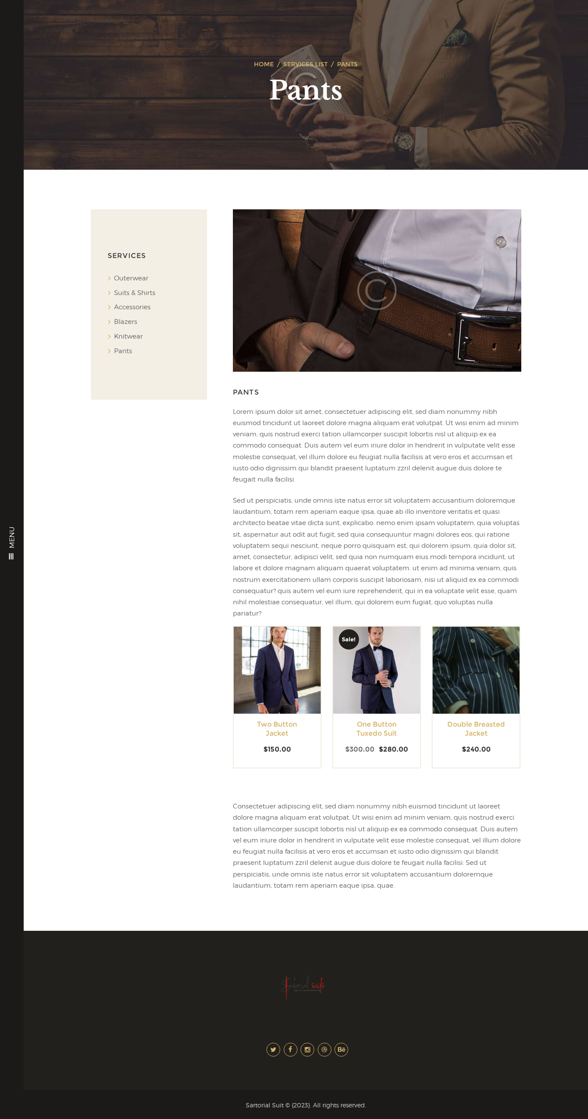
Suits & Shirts (134, 293)
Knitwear (128, 336)
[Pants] (377, 290)
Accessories (132, 307)
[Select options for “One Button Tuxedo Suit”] (361, 677)
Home (264, 64)
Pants (123, 351)
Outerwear (131, 278)
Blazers (125, 322)
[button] (261, 677)
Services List (305, 64)
